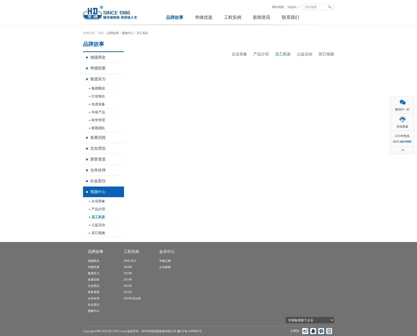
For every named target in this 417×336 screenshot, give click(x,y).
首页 (101, 33)
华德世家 (96, 68)
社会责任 (96, 181)
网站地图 (278, 7)
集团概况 (98, 88)
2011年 (128, 292)
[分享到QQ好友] (313, 331)
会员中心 (167, 251)
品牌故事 (174, 17)
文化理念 (96, 148)
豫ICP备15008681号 (189, 331)
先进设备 (98, 104)
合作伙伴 (96, 170)
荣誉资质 (96, 159)
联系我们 (290, 17)
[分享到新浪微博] (305, 331)
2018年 (128, 267)
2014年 (128, 273)
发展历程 (96, 137)
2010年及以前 (132, 298)
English (292, 7)
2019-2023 (130, 260)
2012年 (128, 286)
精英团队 (98, 128)
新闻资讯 (261, 17)
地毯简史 (96, 57)
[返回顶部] (402, 150)
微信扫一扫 (402, 109)
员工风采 (98, 217)
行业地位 (98, 96)
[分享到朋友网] (321, 331)
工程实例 (232, 17)
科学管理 (98, 120)
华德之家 (165, 260)
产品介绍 (98, 209)
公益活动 (98, 225)
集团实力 (96, 79)
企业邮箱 (165, 267)
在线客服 (402, 126)
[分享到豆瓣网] (329, 331)
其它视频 (98, 233)
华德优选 (203, 17)
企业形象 (98, 201)
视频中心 (96, 192)
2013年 (128, 279)
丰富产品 (98, 112)
